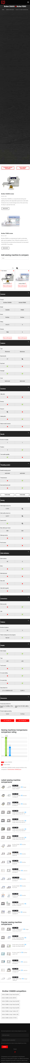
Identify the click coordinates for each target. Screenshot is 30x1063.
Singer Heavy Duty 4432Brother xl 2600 (19, 904)
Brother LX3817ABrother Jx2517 (19, 953)
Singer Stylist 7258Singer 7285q (19, 979)
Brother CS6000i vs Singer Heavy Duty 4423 (10, 1007)
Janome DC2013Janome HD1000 (19, 962)
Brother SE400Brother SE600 (19, 845)
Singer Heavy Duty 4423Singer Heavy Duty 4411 (19, 813)
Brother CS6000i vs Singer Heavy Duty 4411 (10, 994)
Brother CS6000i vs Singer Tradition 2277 (10, 1011)
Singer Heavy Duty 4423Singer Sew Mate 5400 (19, 945)
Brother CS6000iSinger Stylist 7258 (19, 787)
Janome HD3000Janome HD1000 (19, 871)
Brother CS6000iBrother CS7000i (19, 796)
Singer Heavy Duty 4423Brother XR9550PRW (19, 938)
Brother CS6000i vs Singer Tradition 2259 (10, 1014)
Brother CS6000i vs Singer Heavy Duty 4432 (10, 1001)
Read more (5, 208)
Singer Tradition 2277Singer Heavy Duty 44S (20, 930)
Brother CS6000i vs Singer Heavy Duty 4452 (10, 1004)
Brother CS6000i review (7, 194)
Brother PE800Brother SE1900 (19, 879)
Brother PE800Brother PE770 (19, 886)
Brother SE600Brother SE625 (19, 854)
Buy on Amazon (7, 720)
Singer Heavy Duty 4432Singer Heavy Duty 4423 (19, 821)
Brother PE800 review (7, 233)
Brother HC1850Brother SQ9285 (19, 912)
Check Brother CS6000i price (14, 769)
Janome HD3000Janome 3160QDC (19, 971)
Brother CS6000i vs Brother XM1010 (9, 997)
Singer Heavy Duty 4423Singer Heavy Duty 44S (19, 838)
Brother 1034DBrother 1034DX (19, 896)
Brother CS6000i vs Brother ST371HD (9, 1017)
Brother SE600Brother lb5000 (19, 862)
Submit (5, 1046)
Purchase (7, 494)
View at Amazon (7, 286)
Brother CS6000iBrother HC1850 (19, 804)
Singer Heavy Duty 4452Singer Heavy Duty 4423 (19, 829)
